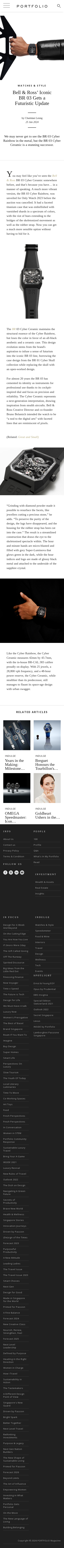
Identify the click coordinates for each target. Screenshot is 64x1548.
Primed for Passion (14, 1306)
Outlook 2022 (10, 1179)
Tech (38, 965)
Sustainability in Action (12, 1381)
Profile (37, 844)
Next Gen (8, 1286)
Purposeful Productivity (10, 1250)
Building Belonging (13, 1527)
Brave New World (13, 1208)
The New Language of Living (15, 1520)
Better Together (12, 1422)
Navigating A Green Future (14, 1193)
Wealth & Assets (44, 882)
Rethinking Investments (10, 1436)
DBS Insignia (41, 994)
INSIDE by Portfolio (44, 1026)
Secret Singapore (43, 1015)
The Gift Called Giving (15, 950)
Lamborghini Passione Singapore (46, 1034)
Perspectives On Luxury (12, 1065)
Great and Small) (28, 437)
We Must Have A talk (15, 1005)
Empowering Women (14, 1489)
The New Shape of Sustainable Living (13, 1459)
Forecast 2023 (11, 1243)
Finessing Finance (13, 977)
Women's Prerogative (15, 1017)
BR (14, 329)
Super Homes (11, 1052)
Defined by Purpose (14, 1353)
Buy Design (9, 1046)
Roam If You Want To (15, 1034)
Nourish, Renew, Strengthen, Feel (12, 1331)
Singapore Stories (13, 1220)
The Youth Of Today (14, 1078)
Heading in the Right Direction (14, 1361)
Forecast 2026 (11, 1472)
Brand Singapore (13, 1029)
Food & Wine (42, 936)
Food (6, 1110)
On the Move (10, 1512)
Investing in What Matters (13, 1497)
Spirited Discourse (13, 962)
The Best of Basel (13, 1023)
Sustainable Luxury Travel (14, 1149)
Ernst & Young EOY (44, 983)
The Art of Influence (14, 1483)
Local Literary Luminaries (11, 1085)
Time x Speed (11, 988)
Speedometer (43, 930)
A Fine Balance (11, 1312)
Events (39, 971)
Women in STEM (12, 1133)
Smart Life (9, 1057)
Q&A (36, 850)
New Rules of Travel (14, 1173)
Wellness (40, 959)
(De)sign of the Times (15, 1237)
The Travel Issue (12, 1269)
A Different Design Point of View (13, 1395)
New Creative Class (14, 1324)
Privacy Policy (11, 850)
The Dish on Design (14, 1185)
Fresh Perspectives (14, 1115)
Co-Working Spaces (14, 1098)
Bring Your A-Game (14, 1156)
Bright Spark (10, 1417)
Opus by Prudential (45, 989)
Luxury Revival (11, 1167)
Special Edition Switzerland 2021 (43, 1002)
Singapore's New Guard (13, 1404)
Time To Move (11, 1092)
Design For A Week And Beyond (14, 926)
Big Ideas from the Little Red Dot (13, 970)
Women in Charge (13, 1367)
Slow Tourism (11, 1072)
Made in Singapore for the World (14, 1300)
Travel (39, 948)
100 (36, 839)
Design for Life (11, 1000)
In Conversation (12, 1127)
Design (39, 953)
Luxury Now (10, 1011)
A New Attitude (11, 1257)
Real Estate (41, 887)
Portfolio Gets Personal (11, 1506)
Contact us (9, 844)
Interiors (40, 942)
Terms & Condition (13, 856)
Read (37, 862)
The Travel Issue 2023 (15, 1275)
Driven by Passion (13, 1231)
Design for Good (12, 1292)
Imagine (7, 1040)
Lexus (37, 1020)
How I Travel (10, 1373)
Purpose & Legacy (13, 1443)
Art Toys (8, 1104)
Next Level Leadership (9, 1346)
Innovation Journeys (14, 1225)
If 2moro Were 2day (14, 945)
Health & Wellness (13, 1214)
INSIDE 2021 (10, 1162)
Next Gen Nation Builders (12, 1450)
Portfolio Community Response (15, 1140)
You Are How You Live (15, 939)
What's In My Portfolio (46, 856)
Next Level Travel (13, 1428)
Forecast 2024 (11, 1318)
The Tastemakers (13, 1388)
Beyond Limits (11, 1478)
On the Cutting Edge (14, 933)
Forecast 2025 (11, 1338)
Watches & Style (44, 924)
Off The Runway (12, 956)
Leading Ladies (12, 1263)
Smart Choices (11, 1280)
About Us (8, 839)
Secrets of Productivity (10, 1201)
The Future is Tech (13, 994)
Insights (39, 893)
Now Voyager (10, 982)
